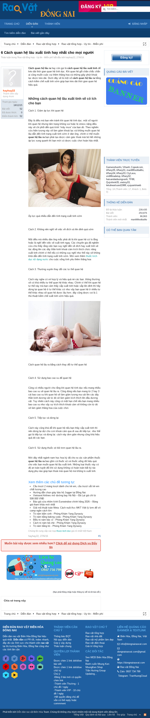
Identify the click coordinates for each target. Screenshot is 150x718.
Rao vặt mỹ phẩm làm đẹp (99, 639)
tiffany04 (110, 173)
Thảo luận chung (62, 646)
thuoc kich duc (64, 531)
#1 (99, 536)
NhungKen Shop (94, 667)
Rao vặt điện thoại (95, 643)
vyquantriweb (134, 185)
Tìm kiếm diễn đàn (15, 32)
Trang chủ (11, 23)
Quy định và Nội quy (95, 714)
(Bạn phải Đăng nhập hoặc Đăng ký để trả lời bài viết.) (77, 592)
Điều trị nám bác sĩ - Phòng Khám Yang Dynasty (59, 519)
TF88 (131, 179)
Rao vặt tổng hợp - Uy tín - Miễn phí (35, 57)
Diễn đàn (32, 23)
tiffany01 (120, 170)
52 (21, 109)
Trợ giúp (121, 714)
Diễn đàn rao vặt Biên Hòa (30, 712)
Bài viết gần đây (40, 32)
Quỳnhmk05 (112, 182)
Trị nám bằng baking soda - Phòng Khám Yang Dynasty (62, 516)
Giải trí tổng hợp (94, 646)
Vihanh (126, 167)
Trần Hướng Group (95, 670)
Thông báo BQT (62, 636)
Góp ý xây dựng (62, 643)
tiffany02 (126, 176)
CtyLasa (131, 173)
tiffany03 (120, 173)
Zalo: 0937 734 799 (130, 671)
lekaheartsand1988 (116, 185)
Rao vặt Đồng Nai (129, 667)
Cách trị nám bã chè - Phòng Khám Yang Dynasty (59, 522)
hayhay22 (70, 57)
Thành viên (52, 23)
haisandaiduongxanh (117, 179)
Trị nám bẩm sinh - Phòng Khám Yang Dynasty (58, 513)
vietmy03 (125, 182)
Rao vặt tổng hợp (94, 633)
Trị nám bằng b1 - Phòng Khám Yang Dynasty (57, 526)
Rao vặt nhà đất (93, 636)
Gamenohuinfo (113, 167)
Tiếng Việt (79, 714)
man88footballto (135, 170)
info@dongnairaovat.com (134, 644)
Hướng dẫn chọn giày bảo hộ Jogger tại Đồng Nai (59, 492)
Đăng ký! (126, 57)
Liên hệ (111, 714)
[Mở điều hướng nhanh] (144, 44)
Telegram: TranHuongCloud (132, 675)
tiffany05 (110, 170)
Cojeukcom (137, 167)
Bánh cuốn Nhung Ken (97, 664)
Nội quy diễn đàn (63, 639)
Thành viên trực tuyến (122, 160)
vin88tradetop (113, 176)
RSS (145, 714)
